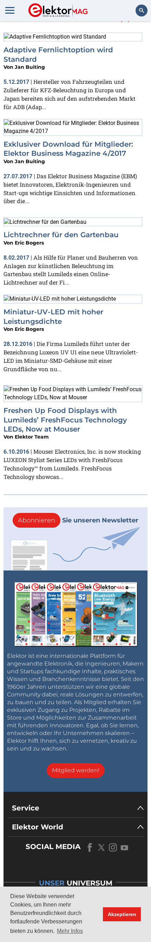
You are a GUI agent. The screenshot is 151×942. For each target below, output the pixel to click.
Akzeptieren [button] (122, 914)
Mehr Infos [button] (70, 931)
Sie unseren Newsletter (78, 520)
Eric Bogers (29, 243)
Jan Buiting (30, 67)
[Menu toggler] (10, 10)
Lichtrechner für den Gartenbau (61, 235)
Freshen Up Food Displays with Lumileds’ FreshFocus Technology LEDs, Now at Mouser (65, 419)
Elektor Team (32, 437)
